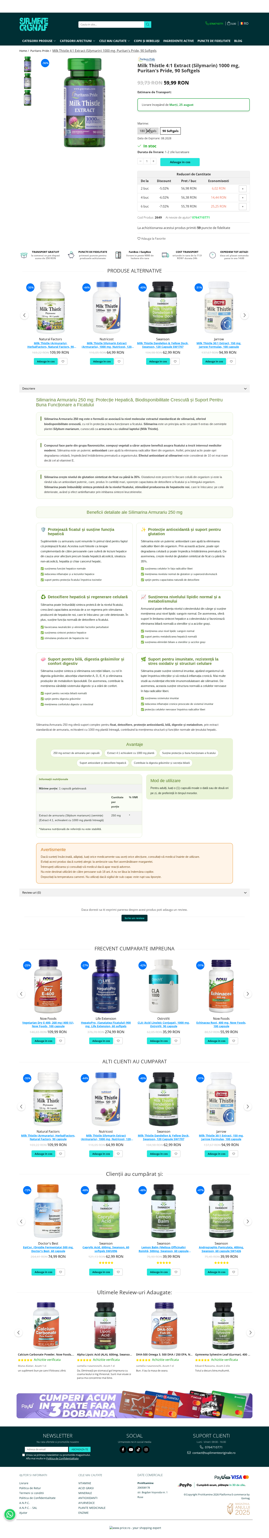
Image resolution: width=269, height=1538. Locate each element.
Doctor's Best (48, 1243)
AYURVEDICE (86, 1503)
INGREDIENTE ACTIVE (178, 41)
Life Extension (106, 1018)
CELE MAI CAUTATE (90, 1475)
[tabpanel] (85, 103)
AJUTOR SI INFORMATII (33, 1475)
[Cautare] (147, 24)
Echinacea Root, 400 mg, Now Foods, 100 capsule (221, 1024)
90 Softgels (170, 131)
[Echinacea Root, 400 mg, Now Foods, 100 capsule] (221, 986)
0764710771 (213, 1447)
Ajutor (23, 1513)
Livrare (23, 1483)
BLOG (238, 41)
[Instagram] (146, 1449)
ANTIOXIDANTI (87, 1498)
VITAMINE (84, 1483)
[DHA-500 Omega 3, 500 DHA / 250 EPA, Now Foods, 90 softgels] (164, 1326)
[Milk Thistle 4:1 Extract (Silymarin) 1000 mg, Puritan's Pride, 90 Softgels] (85, 103)
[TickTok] (138, 1449)
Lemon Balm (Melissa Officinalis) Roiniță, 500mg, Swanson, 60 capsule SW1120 (163, 1249)
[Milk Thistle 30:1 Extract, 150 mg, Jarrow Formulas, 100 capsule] (219, 307)
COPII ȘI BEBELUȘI (147, 41)
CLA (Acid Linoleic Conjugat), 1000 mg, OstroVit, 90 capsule (164, 1024)
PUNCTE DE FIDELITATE (214, 41)
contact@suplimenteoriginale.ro (214, 1453)
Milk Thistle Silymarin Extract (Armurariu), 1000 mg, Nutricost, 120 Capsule (107, 345)
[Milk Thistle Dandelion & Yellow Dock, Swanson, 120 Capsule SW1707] (162, 307)
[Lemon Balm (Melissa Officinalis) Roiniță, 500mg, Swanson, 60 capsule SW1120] (163, 1211)
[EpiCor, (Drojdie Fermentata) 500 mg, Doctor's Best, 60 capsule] (48, 1211)
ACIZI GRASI (86, 1488)
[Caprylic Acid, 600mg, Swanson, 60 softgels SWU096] (106, 1211)
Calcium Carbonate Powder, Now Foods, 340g (48, 1354)
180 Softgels (148, 131)
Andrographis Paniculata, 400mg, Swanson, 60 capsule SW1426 (221, 1249)
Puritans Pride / (41, 51)
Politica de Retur (30, 1488)
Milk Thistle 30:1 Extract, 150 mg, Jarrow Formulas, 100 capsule (219, 345)
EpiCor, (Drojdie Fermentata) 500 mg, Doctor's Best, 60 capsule (48, 1249)
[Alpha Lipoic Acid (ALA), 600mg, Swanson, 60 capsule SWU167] (105, 1326)
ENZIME (83, 1513)
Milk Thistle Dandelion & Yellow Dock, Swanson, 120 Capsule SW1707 (163, 345)
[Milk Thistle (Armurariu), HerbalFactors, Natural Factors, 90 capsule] (50, 307)
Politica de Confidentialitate (62, 1458)
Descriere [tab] (28, 388)
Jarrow (219, 339)
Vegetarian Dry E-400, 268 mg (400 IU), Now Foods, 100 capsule (48, 1024)
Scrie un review (134, 918)
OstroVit (163, 1018)
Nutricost (107, 339)
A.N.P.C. (24, 1503)
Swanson (163, 339)
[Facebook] (123, 1449)
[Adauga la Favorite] (62, 361)
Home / (24, 51)
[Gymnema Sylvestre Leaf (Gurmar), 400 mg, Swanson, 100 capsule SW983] (223, 1326)
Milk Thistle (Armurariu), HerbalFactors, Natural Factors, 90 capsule (50, 345)
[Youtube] (130, 1449)
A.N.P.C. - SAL (28, 1508)
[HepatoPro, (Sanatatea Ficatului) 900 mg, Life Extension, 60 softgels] (106, 986)
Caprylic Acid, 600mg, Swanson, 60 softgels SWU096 (106, 1249)
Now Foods (48, 1018)
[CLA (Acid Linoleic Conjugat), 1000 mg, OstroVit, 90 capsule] (163, 986)
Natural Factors (50, 339)
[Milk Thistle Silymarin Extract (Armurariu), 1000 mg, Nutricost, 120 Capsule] (106, 307)
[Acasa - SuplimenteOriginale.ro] (39, 24)
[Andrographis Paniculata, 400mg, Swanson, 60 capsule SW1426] (221, 1211)
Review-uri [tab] (31, 892)
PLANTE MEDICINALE (92, 1508)
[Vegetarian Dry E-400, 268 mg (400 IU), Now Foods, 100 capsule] (48, 986)
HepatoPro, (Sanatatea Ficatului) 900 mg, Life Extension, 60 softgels (106, 1024)
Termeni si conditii (31, 1493)
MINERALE (85, 1493)
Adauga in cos (180, 162)
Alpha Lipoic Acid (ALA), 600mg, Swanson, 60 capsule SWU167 (118, 1354)
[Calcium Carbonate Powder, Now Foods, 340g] (46, 1326)
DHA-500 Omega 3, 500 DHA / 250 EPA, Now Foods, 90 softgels (177, 1354)
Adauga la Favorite (153, 238)
